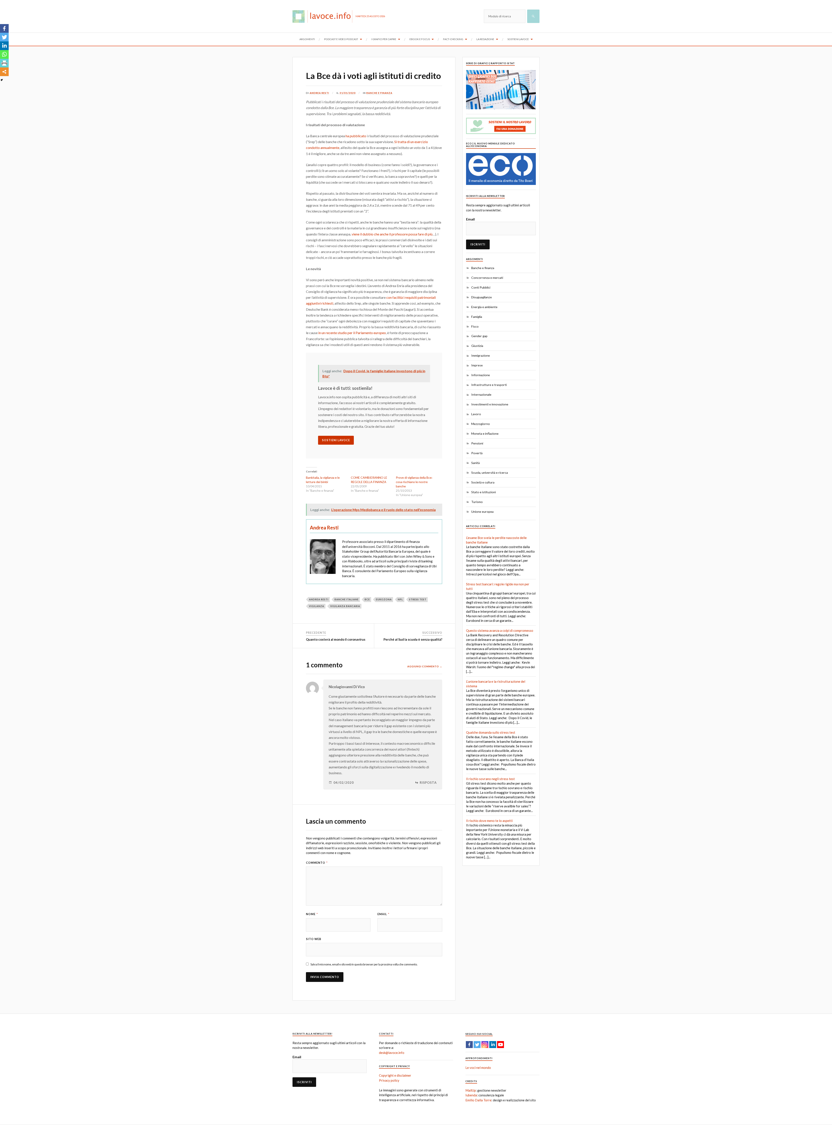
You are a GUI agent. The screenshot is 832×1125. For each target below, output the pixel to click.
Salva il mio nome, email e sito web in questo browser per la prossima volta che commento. (364, 964)
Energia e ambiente (484, 307)
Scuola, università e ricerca (489, 472)
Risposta (428, 782)
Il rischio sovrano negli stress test (490, 779)
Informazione (480, 375)
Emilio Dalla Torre (478, 1100)
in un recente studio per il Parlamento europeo (352, 333)
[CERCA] (533, 16)
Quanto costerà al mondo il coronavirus (335, 639)
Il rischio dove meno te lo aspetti (489, 821)
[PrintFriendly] (4, 63)
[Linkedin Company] (492, 1044)
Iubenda (471, 1095)
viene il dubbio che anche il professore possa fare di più (392, 234)
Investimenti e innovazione (489, 404)
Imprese (477, 365)
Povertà (477, 453)
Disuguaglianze (481, 297)
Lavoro (476, 414)
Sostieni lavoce (518, 39)
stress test (417, 599)
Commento (317, 862)
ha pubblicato (356, 136)
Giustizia (477, 346)
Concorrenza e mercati (487, 277)
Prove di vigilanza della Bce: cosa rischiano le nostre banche (414, 482)
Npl (400, 599)
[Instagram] (484, 1044)
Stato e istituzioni (483, 492)
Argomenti (307, 39)
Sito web (313, 939)
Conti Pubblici (480, 287)
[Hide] (1, 80)
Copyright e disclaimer (395, 1075)
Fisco (475, 326)
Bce (367, 599)
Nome (312, 914)
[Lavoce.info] (324, 16)
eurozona (384, 599)
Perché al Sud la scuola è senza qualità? (413, 639)
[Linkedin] (4, 45)
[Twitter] (4, 37)
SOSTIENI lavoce (336, 440)
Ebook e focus (420, 39)
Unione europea (482, 511)
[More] (4, 71)
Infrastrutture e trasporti (489, 385)
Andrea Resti (319, 92)
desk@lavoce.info (391, 1053)
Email (383, 914)
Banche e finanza (379, 92)
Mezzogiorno (480, 424)
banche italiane (347, 599)
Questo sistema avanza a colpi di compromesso (499, 630)
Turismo (477, 502)
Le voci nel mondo (478, 1067)
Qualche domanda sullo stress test (490, 732)
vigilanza (316, 606)
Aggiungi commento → (424, 666)
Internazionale (481, 394)
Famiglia (476, 316)
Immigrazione (480, 355)
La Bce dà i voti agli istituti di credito (373, 76)
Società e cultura (482, 482)
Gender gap (479, 336)
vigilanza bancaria (345, 606)
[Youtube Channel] (500, 1044)
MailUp (470, 1090)
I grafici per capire (383, 39)
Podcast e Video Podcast (341, 39)
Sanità (475, 463)
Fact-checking (453, 39)
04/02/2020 (343, 782)
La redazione (485, 39)
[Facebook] (4, 28)
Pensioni (477, 443)
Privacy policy (389, 1080)
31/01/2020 (348, 92)
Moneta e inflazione (485, 433)
